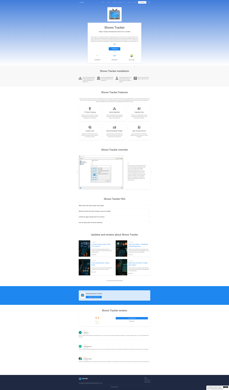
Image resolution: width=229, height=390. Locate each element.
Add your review (131, 318)
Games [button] (108, 2)
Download (142, 2)
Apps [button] (103, 2)
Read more (93, 254)
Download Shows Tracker (94, 297)
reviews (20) (131, 321)
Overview (115, 2)
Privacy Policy (147, 382)
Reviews (129, 2)
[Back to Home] (81, 2)
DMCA (145, 378)
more (114, 44)
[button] (149, 2)
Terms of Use (147, 380)
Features (120, 2)
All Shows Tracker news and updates (114, 280)
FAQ (125, 2)
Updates (134, 2)
